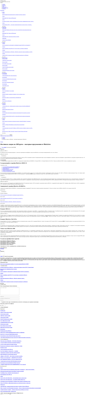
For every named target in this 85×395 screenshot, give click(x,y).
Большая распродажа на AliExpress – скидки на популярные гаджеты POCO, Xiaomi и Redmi (17, 267)
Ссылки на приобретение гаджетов (8, 171)
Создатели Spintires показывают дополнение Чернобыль (10, 342)
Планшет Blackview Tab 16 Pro (7, 169)
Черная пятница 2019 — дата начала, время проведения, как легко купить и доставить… (17, 24)
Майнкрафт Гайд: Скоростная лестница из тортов (10, 36)
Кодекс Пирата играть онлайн (5, 325)
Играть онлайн (4, 57)
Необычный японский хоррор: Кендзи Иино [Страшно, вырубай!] (12, 371)
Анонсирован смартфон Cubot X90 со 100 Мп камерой (10, 352)
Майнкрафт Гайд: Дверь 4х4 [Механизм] (9, 33)
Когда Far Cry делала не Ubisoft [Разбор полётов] (9, 334)
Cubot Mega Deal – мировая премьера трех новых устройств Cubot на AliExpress (14, 386)
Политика (4, 8)
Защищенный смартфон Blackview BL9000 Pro (10, 167)
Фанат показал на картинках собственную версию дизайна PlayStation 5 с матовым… (16, 121)
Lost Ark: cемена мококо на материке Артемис (8, 344)
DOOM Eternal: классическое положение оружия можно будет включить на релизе (16, 112)
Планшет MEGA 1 (5, 168)
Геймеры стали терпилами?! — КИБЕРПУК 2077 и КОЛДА (11, 357)
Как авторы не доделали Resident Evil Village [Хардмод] (10, 362)
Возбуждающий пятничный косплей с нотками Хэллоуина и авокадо (14, 14)
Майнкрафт (4, 27)
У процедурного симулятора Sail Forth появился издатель (10, 361)
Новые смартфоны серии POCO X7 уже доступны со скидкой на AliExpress (15, 48)
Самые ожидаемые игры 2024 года (6, 349)
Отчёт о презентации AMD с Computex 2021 (8, 391)
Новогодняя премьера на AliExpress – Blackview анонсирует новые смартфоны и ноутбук (17, 51)
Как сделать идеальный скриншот (8, 82)
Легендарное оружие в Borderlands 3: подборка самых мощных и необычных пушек (15, 381)
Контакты (4, 5)
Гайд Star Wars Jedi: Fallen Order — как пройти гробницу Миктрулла (12, 379)
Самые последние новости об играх (6, 135)
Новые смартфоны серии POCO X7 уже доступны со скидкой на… (11, 198)
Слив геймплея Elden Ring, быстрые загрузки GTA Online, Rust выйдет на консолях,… (15, 337)
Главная (3, 4)
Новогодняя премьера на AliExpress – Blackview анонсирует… (10, 201)
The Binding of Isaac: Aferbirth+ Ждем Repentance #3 (9, 372)
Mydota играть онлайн (4, 324)
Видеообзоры (4, 77)
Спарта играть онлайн (4, 317)
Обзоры (3, 42)
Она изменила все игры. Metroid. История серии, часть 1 (10, 335)
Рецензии (4, 103)
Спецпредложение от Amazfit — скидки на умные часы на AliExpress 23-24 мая (14, 389)
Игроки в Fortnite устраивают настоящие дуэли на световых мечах (13, 94)
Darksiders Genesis (3, 347)
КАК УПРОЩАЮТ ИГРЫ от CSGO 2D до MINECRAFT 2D (11, 359)
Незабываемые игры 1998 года (5, 330)
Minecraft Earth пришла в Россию (7, 109)
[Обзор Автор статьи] (2, 255)
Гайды (3, 12)
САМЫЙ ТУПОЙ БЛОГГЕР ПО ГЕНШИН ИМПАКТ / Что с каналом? (13, 364)
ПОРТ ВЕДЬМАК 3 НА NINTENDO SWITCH (8, 354)
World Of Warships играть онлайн (7, 67)
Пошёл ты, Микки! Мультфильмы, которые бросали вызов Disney (13, 124)
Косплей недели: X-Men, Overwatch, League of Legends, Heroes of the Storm (14, 131)
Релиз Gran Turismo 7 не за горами (8, 90)
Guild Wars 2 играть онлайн (7, 60)
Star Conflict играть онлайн (6, 63)
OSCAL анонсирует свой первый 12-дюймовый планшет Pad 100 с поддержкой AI (16, 45)
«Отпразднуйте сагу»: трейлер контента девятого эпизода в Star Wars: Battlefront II (16, 106)
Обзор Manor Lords (5, 85)
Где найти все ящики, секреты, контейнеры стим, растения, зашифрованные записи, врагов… (18, 21)
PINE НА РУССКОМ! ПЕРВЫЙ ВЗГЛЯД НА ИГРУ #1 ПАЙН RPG (12, 332)
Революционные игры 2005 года (6, 374)
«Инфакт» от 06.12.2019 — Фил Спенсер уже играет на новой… (11, 356)
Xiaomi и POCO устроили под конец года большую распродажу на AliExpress (15, 55)
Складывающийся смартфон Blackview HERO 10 (10, 166)
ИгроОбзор (2, 10)
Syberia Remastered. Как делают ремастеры (9, 75)
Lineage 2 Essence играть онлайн (6, 312)
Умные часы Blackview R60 (7, 170)
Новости (3, 88)
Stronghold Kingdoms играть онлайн (8, 70)
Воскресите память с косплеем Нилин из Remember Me (11, 97)
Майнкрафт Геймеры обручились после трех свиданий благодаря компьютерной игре (16, 29)
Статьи (3, 118)
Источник (2, 248)
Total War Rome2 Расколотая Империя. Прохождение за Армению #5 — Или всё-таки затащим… (17, 369)
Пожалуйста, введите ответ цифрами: (7, 303)
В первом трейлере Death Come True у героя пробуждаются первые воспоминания (16, 116)
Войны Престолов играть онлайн (6, 327)
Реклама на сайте (5, 7)
